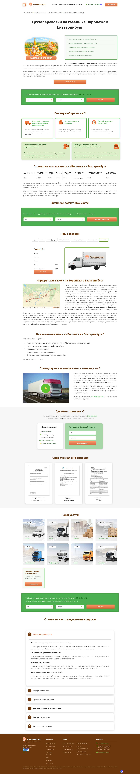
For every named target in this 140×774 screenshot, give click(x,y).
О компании (50, 746)
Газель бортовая (92, 240)
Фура (34, 240)
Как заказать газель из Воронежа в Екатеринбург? (82, 51)
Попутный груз (68, 749)
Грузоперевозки (68, 743)
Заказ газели (67, 746)
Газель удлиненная (64, 240)
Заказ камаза (81, 752)
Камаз (41, 240)
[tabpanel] (40, 483)
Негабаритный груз (83, 754)
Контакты (79, 4)
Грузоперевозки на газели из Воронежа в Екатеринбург (83, 39)
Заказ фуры (67, 752)
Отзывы (72, 4)
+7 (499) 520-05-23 (84, 94)
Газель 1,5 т (104, 240)
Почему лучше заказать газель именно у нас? (80, 55)
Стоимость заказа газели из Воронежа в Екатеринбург (83, 43)
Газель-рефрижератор (78, 240)
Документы (50, 749)
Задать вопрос (111, 4)
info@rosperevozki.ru (47, 440)
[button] (33, 584)
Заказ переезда (82, 743)
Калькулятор (63, 4)
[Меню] (24, 4)
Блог (48, 757)
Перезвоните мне (82, 443)
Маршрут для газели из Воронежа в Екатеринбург (82, 47)
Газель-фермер (51, 240)
